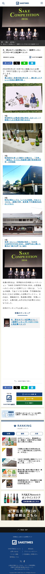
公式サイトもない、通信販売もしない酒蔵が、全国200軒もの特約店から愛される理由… (30, 440)
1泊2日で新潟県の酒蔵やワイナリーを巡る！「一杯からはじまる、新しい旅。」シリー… (30, 461)
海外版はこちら (14, 557)
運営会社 (30, 549)
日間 (8, 434)
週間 (22, 434)
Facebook (24, 561)
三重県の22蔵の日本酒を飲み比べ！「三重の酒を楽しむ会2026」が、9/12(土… (30, 450)
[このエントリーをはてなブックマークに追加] (32, 63)
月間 (36, 434)
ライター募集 (14, 554)
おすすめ (12, 57)
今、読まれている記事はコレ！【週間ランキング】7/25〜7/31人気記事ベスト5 (24, 322)
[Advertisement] (22, 353)
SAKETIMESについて (14, 549)
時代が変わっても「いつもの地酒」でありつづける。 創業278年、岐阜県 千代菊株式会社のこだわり (23, 202)
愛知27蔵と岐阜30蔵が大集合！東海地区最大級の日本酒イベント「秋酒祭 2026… (30, 471)
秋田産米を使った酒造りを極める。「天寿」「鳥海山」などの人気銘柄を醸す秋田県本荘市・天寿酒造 (23, 160)
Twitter (21, 561)
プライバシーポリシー (30, 551)
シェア (8, 63)
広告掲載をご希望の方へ (30, 554)
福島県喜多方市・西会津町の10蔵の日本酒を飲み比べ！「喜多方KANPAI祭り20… (30, 481)
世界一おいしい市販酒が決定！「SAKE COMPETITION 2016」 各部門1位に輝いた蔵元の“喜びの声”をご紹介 (23, 244)
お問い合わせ (14, 551)
